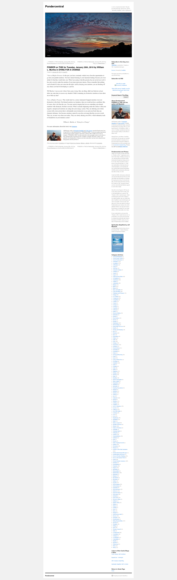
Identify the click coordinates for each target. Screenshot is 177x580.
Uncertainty (115, 534)
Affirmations (116, 265)
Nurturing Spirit (116, 431)
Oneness (115, 434)
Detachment (115, 323)
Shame (114, 504)
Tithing (114, 526)
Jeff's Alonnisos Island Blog (118, 560)
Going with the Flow (117, 359)
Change (114, 294)
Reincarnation (116, 471)
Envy (114, 334)
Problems (115, 462)
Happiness (115, 371)
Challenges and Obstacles (118, 293)
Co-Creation (115, 296)
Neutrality (115, 429)
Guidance (115, 366)
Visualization (116, 537)
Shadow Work (116, 502)
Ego (114, 331)
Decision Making (117, 313)
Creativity (115, 308)
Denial (114, 316)
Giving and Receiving (118, 354)
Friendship (115, 349)
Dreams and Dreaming (118, 329)
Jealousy (115, 394)
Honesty (115, 374)
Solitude (115, 507)
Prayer (114, 459)
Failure (114, 338)
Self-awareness (116, 486)
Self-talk (115, 496)
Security (115, 482)
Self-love (115, 491)
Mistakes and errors (117, 424)
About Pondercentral (117, 260)
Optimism (115, 437)
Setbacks (115, 501)
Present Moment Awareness (119, 461)
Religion (115, 476)
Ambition (115, 271)
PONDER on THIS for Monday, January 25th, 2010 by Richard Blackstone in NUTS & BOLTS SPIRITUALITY (61, 62)
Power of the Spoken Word (119, 457)
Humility (115, 378)
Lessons (115, 407)
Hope (114, 376)
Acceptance (115, 263)
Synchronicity (116, 519)
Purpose (115, 467)
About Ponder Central (118, 258)
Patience (115, 444)
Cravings (115, 306)
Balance (114, 284)
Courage (115, 304)
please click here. (124, 146)
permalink (99, 143)
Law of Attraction (117, 406)
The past (115, 522)
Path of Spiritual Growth (118, 442)
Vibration (115, 535)
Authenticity (115, 283)
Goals (114, 356)
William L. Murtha (85, 143)
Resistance (115, 479)
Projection (115, 466)
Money (114, 426)
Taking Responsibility (118, 521)
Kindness (115, 401)
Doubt (114, 328)
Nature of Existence (117, 427)
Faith (114, 339)
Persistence (115, 446)
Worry (114, 547)
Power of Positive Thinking (119, 456)
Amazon (74, 126)
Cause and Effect (116, 291)
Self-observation (116, 492)
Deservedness (116, 318)
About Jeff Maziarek (117, 256)
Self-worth (115, 497)
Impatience (115, 384)
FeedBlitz (123, 70)
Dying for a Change (75, 143)
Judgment (115, 398)
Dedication (115, 314)
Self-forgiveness (116, 489)
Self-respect (115, 494)
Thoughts (115, 524)
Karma (114, 399)
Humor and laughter (117, 379)
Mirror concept (116, 422)
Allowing (115, 268)
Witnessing (115, 544)
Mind (114, 421)
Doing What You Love (118, 326)
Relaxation (115, 474)
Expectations (116, 336)
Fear (114, 341)
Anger (114, 275)
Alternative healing (117, 270)
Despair (114, 321)
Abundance (115, 261)
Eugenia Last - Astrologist (117, 557)
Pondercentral (54, 6)
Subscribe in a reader (120, 83)
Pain (114, 439)
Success (115, 516)
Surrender (115, 517)
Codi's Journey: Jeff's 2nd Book (118, 554)
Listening (115, 412)
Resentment (115, 477)
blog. (120, 145)
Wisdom (115, 542)
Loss (114, 414)
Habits (114, 369)
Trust (114, 527)
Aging (114, 266)
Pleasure (115, 447)
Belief (114, 286)
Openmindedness (117, 436)
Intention (115, 391)
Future (114, 353)
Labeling (115, 403)
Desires (114, 319)
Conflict (115, 301)
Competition (115, 299)
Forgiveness (115, 344)
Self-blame (115, 487)
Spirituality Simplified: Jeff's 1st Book (120, 564)
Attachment (115, 279)
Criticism (115, 309)
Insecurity (115, 386)
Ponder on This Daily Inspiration (120, 449)
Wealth (114, 540)
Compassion (115, 298)
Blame (114, 288)
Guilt (114, 368)
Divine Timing (116, 324)
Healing (114, 373)
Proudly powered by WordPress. (120, 575)
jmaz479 (65, 72)
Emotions (61, 143)
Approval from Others (118, 276)
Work (114, 545)
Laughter (115, 404)
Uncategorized (116, 532)
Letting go (115, 409)
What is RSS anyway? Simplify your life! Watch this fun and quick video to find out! (121, 90)
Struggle (115, 512)
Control (114, 303)
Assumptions (116, 278)
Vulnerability (116, 539)
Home (48, 55)
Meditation (115, 419)
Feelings (115, 343)
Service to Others (117, 499)
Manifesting (115, 417)
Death (114, 311)
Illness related (116, 381)
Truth (114, 531)
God (114, 358)
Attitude (115, 281)
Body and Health (116, 289)
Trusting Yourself (117, 529)
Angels (114, 273)
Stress (114, 511)
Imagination (115, 383)
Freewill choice (116, 348)
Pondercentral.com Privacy (119, 454)
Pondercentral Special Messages (120, 452)
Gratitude (115, 363)
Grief (114, 364)
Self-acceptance (116, 484)
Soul (114, 509)
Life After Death (116, 411)
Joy (114, 396)
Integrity (115, 389)
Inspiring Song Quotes (118, 388)
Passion (114, 441)
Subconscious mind (117, 514)
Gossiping (115, 361)
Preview (113, 70)
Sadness (115, 481)
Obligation (115, 432)
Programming (116, 464)
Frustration (115, 351)
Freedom (115, 346)
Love (114, 416)
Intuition (115, 393)
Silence (114, 506)
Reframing (115, 469)
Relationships (116, 472)
